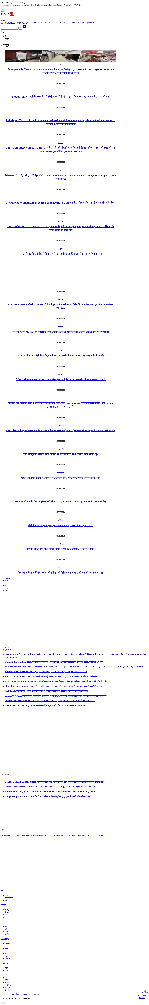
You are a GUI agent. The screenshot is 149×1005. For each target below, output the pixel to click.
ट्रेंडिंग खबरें (8, 650)
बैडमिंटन (7, 934)
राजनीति (60, 351)
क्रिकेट (6, 927)
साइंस (6, 971)
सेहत (6, 951)
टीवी (6, 915)
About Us (4, 994)
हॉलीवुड (7, 912)
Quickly (11, 23)
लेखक (6, 968)
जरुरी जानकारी (9, 898)
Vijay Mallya (39, 835)
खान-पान (7, 943)
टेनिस (6, 929)
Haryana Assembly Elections (12, 835)
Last (7, 591)
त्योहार (6, 954)
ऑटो (42, 23)
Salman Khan (98, 835)
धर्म (6, 956)
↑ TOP (3, 1003)
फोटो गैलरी (72, 23)
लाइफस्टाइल (58, 23)
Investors (35, 994)
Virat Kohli (70, 835)
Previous (8, 581)
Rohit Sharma (61, 835)
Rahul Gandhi (87, 835)
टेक (38, 23)
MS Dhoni (78, 835)
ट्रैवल (6, 946)
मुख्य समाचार (90, 23)
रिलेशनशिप (61, 426)
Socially (23, 23)
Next (7, 588)
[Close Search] (24, 26)
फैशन (6, 949)
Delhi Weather (50, 835)
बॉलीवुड (60, 221)
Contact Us (26, 994)
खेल (46, 23)
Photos (7, 988)
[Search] (20, 28)
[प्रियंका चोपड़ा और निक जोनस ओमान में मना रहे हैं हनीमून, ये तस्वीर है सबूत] (60, 542)
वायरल (65, 23)
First (7, 578)
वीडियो (78, 23)
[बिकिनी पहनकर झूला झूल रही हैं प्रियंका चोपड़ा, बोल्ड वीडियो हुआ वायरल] (60, 518)
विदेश (34, 23)
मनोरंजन (51, 23)
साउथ (6, 917)
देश (30, 23)
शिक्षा (6, 900)
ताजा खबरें (7, 647)
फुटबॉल (7, 932)
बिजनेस (83, 23)
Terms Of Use (15, 994)
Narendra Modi (29, 835)
